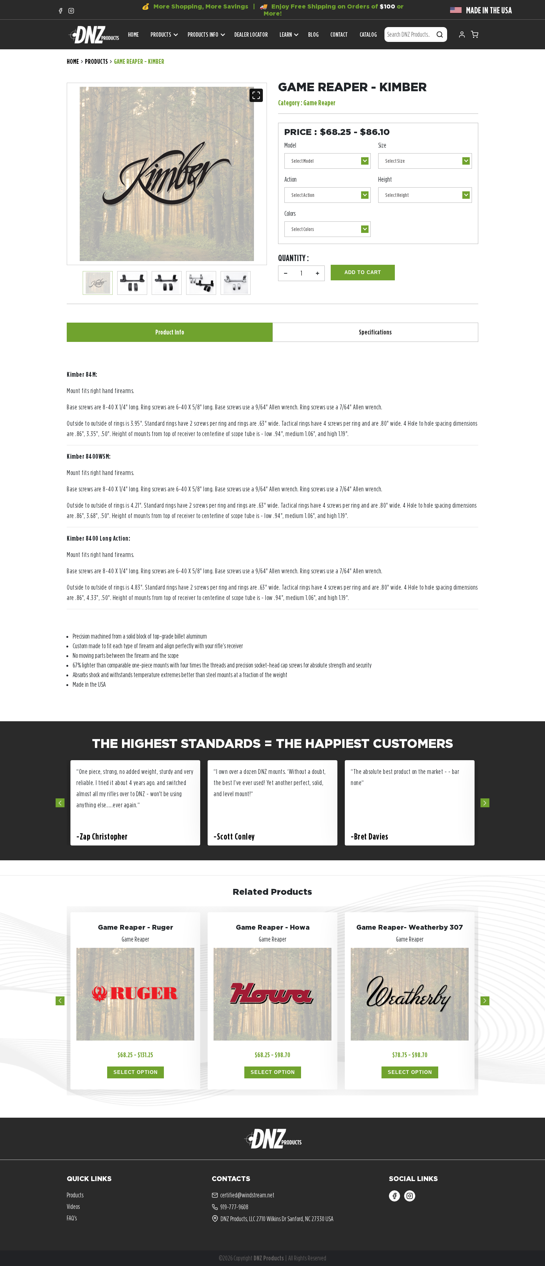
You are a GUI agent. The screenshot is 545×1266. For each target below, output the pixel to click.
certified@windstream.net (247, 1195)
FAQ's (72, 1218)
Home (73, 61)
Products (161, 34)
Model (290, 145)
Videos (73, 1206)
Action (290, 179)
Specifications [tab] (375, 332)
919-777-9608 (234, 1206)
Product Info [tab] (169, 332)
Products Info (203, 34)
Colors (289, 213)
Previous (60, 802)
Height (385, 179)
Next (484, 802)
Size (382, 145)
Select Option (135, 1072)
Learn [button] (286, 34)
